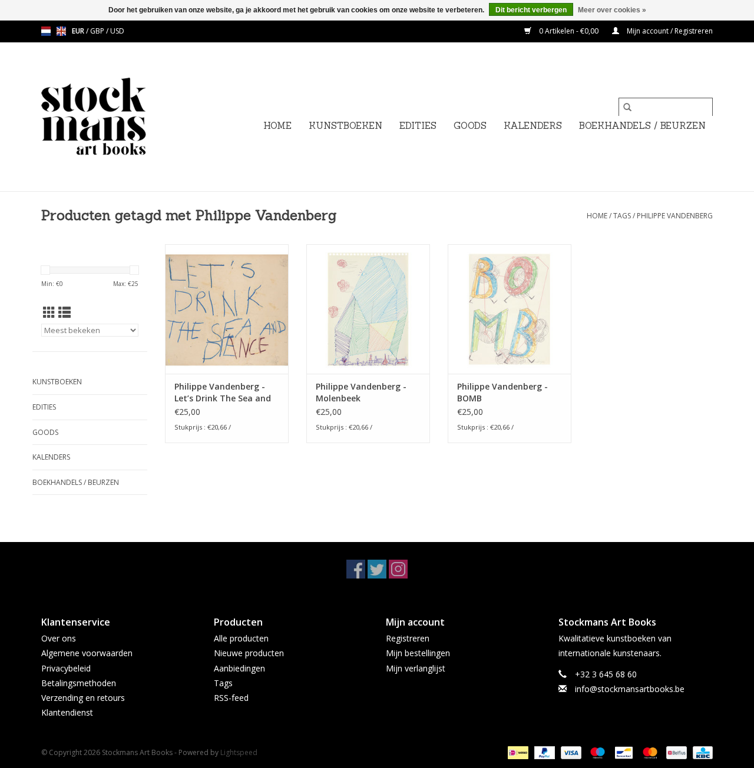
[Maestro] (596, 752)
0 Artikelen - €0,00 (568, 31)
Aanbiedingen (239, 668)
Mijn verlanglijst (415, 668)
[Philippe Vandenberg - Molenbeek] (368, 309)
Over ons (58, 638)
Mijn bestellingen (418, 653)
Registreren (407, 638)
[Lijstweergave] (64, 312)
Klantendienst (67, 712)
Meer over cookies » (612, 10)
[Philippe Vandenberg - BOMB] (509, 309)
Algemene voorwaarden (87, 653)
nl (46, 31)
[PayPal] (543, 752)
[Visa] (570, 752)
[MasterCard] (649, 752)
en (61, 31)
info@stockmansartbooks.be (629, 688)
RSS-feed (231, 697)
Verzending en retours (83, 697)
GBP (98, 31)
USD (117, 31)
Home (277, 125)
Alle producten (241, 638)
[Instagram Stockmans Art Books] (398, 569)
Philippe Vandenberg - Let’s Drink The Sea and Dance (222, 392)
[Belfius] (675, 752)
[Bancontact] (623, 752)
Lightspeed (238, 752)
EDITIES (417, 125)
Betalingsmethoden (78, 683)
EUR (79, 31)
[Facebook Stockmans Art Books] (355, 569)
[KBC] (701, 752)
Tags (622, 216)
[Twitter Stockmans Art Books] (377, 569)
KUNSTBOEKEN (345, 125)
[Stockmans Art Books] (113, 117)
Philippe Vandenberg (675, 216)
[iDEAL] (517, 752)
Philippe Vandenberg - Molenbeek (361, 392)
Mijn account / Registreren (669, 31)
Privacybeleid (66, 668)
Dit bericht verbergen (531, 10)
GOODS (470, 125)
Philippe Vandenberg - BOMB (502, 392)
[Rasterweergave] (49, 312)
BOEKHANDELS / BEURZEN (642, 125)
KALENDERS (533, 125)
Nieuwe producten (249, 653)
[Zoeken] (627, 107)
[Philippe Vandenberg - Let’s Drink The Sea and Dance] (227, 309)
